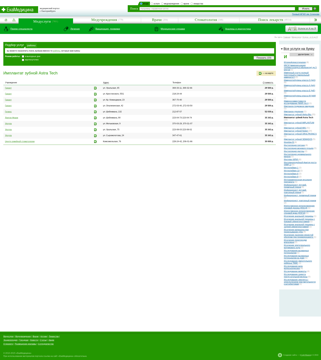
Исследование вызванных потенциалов (296, 251)
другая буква (303, 54)
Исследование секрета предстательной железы (295, 275)
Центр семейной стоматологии (20, 141)
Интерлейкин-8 (291, 177)
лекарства (198, 4)
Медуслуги (42, 21)
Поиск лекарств (270, 20)
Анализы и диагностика (238, 28)
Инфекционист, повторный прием (300, 200)
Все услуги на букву (299, 48)
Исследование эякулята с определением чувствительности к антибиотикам (300, 282)
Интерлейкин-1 (291, 168)
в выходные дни (32, 56)
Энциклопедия (10, 340)
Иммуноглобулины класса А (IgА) (299, 85)
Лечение (75, 28)
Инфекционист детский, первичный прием (295, 186)
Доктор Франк (11, 118)
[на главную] (6, 21)
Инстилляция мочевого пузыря (298, 148)
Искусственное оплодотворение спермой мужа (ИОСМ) (299, 212)
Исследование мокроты (295, 271)
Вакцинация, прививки (107, 28)
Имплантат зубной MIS (295, 128)
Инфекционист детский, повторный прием (295, 191)
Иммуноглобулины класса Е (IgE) (299, 90)
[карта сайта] (14, 20)
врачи (186, 4)
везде (145, 4)
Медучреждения (104, 20)
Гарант (8, 88)
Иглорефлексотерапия (295, 62)
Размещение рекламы (25, 344)
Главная (286, 37)
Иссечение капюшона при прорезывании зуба (296, 231)
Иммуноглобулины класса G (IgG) (299, 80)
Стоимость (268, 82)
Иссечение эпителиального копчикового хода (297, 246)
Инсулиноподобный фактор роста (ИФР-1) (300, 163)
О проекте (8, 344)
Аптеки (43, 336)
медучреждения (171, 4)
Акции (51, 340)
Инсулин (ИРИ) (291, 159)
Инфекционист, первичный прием (300, 195)
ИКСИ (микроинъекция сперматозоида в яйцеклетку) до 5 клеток (300, 67)
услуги (157, 4)
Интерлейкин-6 (291, 174)
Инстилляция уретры (294, 151)
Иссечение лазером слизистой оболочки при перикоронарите (299, 236)
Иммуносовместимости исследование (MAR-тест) (296, 102)
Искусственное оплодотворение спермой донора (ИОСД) (299, 207)
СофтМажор (306, 355)
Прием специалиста (21, 28)
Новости (34, 340)
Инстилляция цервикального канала (297, 155)
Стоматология (206, 20)
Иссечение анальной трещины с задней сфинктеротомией (299, 225)
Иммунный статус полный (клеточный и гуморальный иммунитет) (296, 75)
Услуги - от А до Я (310, 37)
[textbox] (217, 8)
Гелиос (8, 112)
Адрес (106, 82)
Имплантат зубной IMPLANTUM (299, 123)
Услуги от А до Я (307, 28)
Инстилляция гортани (294, 145)
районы (31, 45)
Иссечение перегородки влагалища (295, 241)
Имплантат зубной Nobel (296, 131)
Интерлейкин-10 (292, 171)
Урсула (8, 123)
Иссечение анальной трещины (298, 216)
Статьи (43, 340)
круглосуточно (32, 60)
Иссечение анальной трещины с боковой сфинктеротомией (299, 220)
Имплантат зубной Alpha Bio (298, 114)
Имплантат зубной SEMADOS (298, 139)
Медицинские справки (173, 28)
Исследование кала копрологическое (293, 267)
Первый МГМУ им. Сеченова (305, 14)
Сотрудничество (46, 344)
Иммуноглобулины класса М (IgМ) (300, 96)
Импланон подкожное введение (299, 106)
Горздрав (23, 340)
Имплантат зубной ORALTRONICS (300, 134)
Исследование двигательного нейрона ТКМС (298, 262)
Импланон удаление (293, 111)
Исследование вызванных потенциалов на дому (296, 257)
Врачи (157, 20)
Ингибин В (289, 142)
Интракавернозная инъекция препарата (298, 181)
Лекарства (54, 336)
